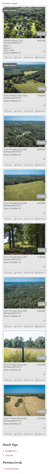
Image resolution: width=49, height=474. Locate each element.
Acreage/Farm (11, 451)
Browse (12, 469)
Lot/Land (9, 455)
